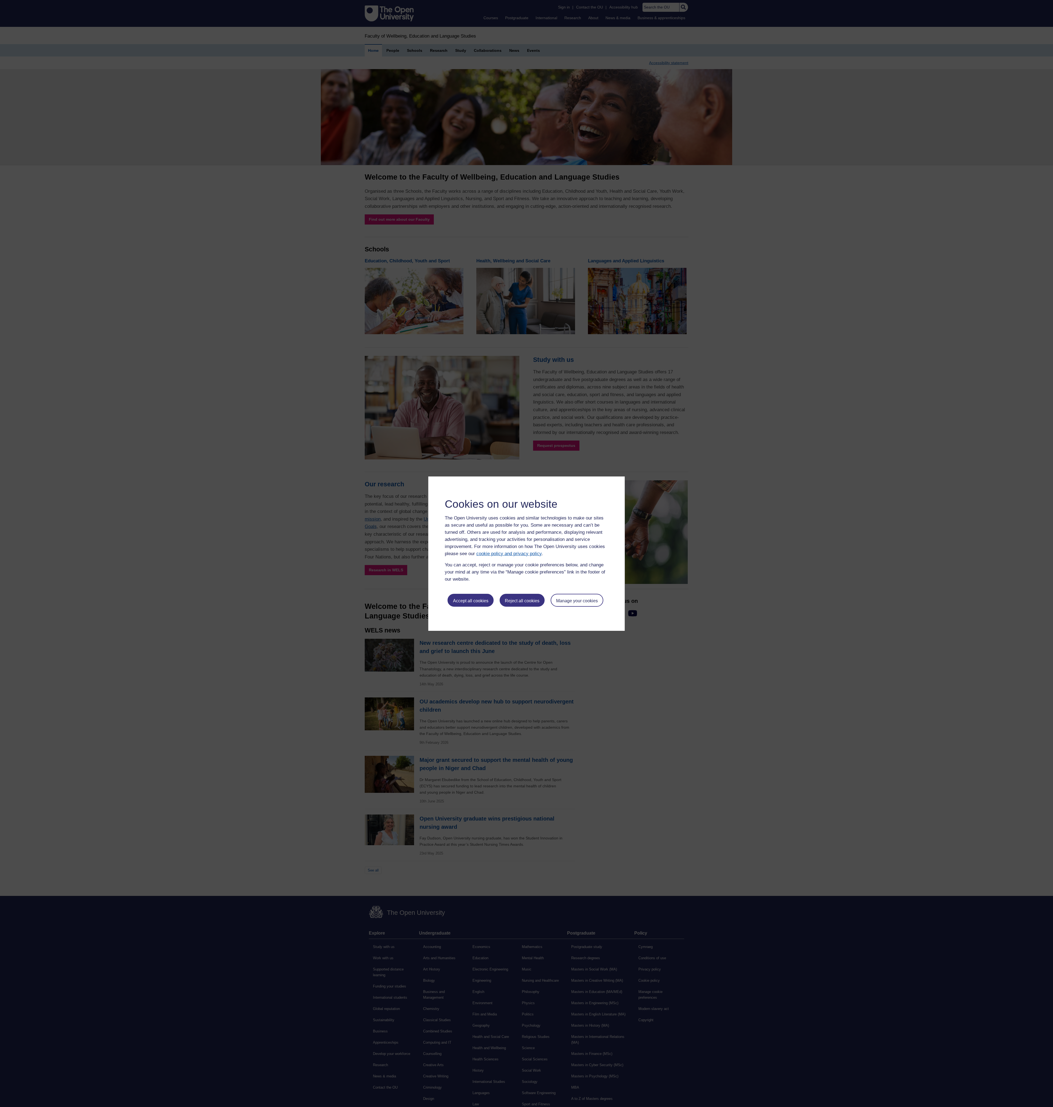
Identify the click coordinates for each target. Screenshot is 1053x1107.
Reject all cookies (522, 600)
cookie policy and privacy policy (509, 553)
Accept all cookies (470, 600)
